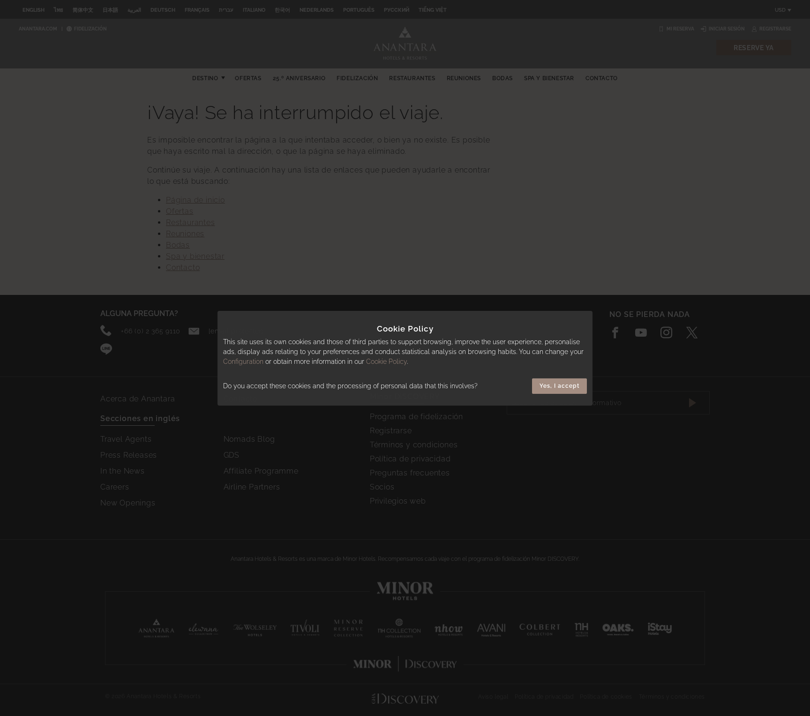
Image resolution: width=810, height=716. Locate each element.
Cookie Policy (386, 361)
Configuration (243, 361)
